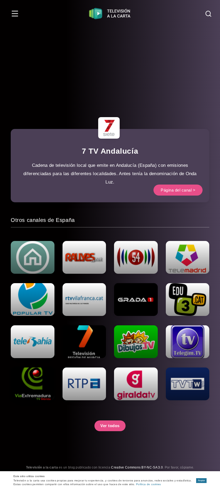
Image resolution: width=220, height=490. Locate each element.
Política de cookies (148, 484)
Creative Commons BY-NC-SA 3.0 (137, 467)
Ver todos (110, 425)
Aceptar (201, 480)
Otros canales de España (43, 220)
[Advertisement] (110, 67)
